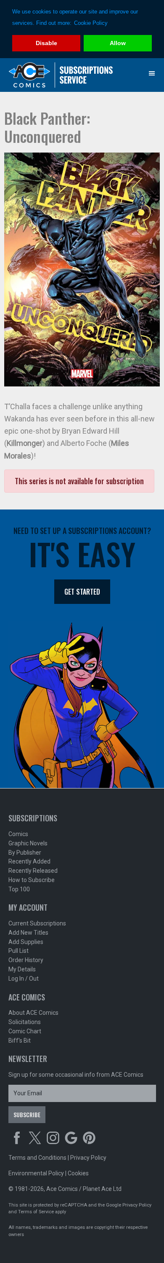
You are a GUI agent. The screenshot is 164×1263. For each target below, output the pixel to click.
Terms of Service (36, 1212)
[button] (152, 73)
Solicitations (24, 1022)
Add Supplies (25, 942)
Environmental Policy (36, 1173)
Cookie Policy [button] (91, 23)
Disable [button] (46, 43)
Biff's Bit (19, 1040)
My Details (22, 969)
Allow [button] (118, 43)
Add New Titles (28, 932)
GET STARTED (82, 592)
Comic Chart (24, 1031)
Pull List (18, 950)
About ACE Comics (33, 1012)
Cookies (78, 1173)
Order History (25, 960)
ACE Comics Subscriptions (61, 75)
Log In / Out (23, 978)
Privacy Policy (88, 1157)
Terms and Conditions (37, 1157)
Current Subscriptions (37, 923)
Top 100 (19, 889)
